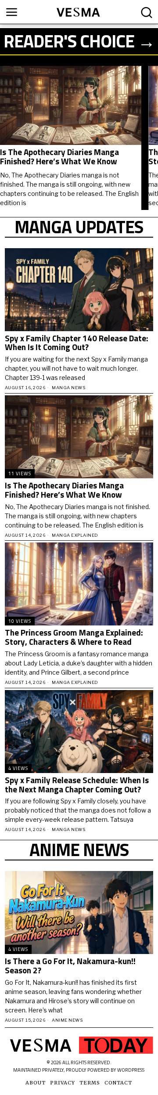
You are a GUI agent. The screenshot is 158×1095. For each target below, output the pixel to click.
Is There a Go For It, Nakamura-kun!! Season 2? (70, 966)
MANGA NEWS (68, 387)
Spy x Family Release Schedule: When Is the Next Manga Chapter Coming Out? (77, 785)
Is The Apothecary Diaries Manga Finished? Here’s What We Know (59, 157)
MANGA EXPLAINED (75, 535)
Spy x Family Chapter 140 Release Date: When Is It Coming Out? (76, 343)
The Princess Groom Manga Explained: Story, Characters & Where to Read (74, 637)
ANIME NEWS (67, 1020)
